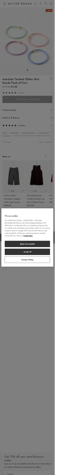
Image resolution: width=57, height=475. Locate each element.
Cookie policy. (28, 236)
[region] (27, 237)
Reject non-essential (27, 244)
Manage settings (27, 259)
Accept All (27, 252)
